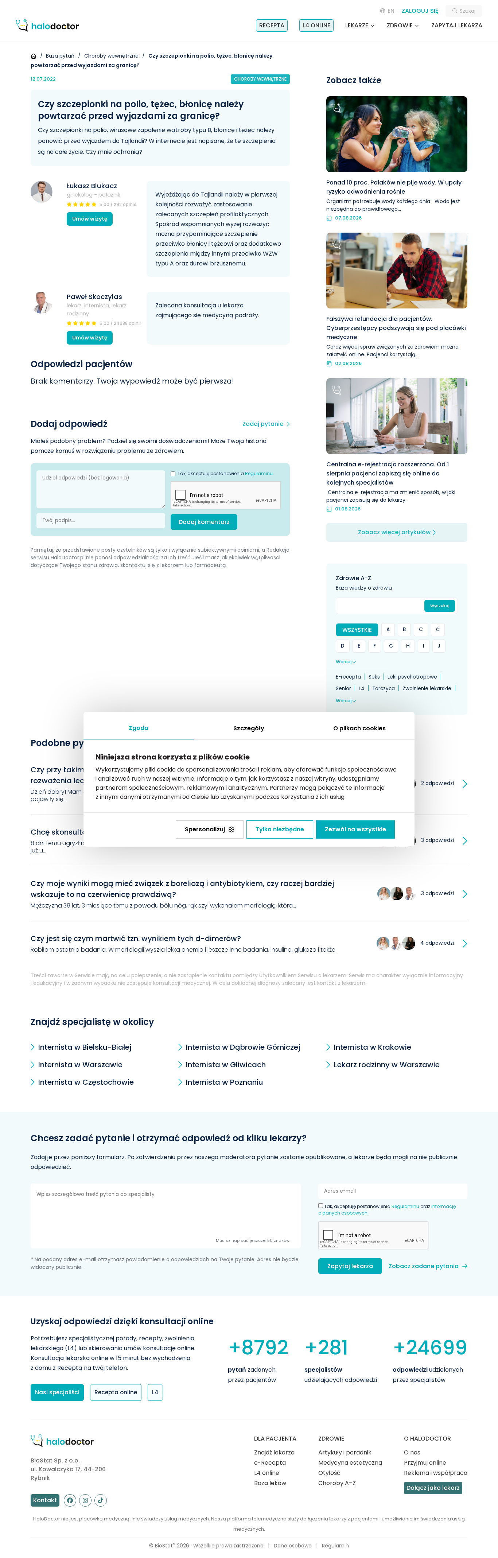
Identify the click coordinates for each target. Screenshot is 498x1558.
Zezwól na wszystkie (355, 829)
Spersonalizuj (205, 829)
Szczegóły (248, 728)
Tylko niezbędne (280, 829)
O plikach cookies (359, 728)
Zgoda (138, 728)
